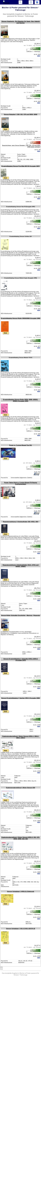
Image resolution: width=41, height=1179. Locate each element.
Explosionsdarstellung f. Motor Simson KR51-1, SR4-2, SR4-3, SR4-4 (20, 737)
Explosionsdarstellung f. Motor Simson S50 (20, 787)
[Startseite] (7, 2)
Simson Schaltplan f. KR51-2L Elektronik (20, 891)
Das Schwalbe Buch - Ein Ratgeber (20, 67)
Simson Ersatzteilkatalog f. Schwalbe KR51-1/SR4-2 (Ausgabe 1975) (20, 659)
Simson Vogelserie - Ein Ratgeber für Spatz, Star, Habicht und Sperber (21, 22)
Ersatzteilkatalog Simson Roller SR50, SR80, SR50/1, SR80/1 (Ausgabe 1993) (20, 400)
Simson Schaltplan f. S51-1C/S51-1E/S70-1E (20, 928)
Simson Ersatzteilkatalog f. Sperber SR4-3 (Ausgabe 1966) (20, 698)
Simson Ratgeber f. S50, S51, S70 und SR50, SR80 (20, 114)
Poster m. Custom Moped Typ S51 (20, 445)
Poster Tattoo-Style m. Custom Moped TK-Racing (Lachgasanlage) (20, 483)
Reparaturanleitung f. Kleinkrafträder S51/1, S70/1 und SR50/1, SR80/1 (21, 565)
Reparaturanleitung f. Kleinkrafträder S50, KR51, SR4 (20, 521)
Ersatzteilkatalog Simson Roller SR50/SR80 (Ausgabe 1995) (20, 318)
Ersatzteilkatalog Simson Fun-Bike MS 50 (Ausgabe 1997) (21, 166)
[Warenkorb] (37, 2)
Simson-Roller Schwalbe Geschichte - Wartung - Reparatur (20, 615)
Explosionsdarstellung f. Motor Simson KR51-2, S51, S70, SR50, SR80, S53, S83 (21, 838)
